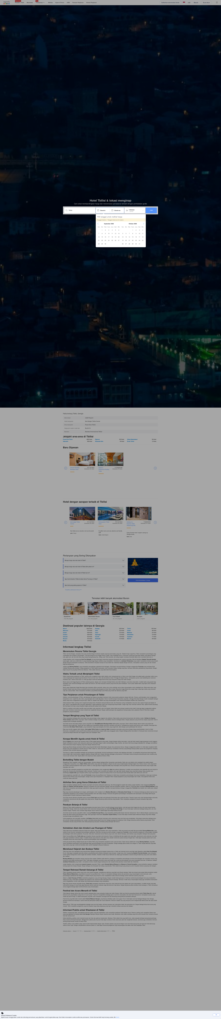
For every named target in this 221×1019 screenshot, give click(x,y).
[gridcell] (102, 230)
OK (216, 1015)
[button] (98, 223)
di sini (117, 1017)
